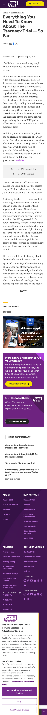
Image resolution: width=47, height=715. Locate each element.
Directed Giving (31, 521)
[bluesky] (35, 580)
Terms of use (8, 552)
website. (20, 160)
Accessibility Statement (8, 567)
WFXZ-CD (7, 605)
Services (6, 510)
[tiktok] (28, 580)
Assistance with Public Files (10, 586)
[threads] (38, 580)
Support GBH (30, 500)
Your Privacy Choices (19, 710)
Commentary (17, 13)
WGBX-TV (7, 600)
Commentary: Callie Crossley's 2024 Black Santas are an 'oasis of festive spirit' (22, 472)
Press (5, 519)
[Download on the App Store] (24, 344)
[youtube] (31, 580)
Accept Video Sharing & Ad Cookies (19, 691)
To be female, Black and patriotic (20, 463)
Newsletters (29, 566)
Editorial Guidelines (11, 557)
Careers (6, 514)
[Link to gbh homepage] (13, 3)
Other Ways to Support (30, 532)
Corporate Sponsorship (29, 515)
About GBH (8, 500)
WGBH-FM (7, 610)
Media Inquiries (30, 562)
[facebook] (41, 580)
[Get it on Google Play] (37, 344)
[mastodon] (38, 594)
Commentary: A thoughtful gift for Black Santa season (21, 455)
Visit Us (27, 571)
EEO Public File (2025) (9, 579)
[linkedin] (25, 584)
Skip (19, 701)
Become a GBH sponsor (23, 174)
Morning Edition (12, 479)
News (5, 13)
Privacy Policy (9, 562)
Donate (37, 3)
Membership (29, 510)
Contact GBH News (32, 557)
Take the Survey (17, 384)
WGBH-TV (7, 595)
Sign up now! (15, 421)
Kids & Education (10, 505)
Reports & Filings (10, 573)
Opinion (7, 312)
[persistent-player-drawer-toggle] (44, 712)
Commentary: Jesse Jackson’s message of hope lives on (19, 446)
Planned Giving (30, 526)
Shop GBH (28, 538)
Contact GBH (29, 552)
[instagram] (25, 580)
